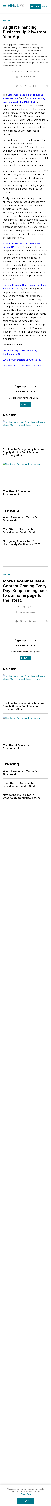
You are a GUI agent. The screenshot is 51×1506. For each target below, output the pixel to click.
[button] (5, 6)
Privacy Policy (26, 1494)
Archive (6, 20)
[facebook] (16, 86)
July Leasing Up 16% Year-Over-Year (22, 365)
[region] (25, 1495)
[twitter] (25, 86)
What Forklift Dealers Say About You (22, 359)
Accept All (25, 1501)
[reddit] (30, 86)
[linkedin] (21, 86)
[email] (34, 86)
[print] (47, 86)
